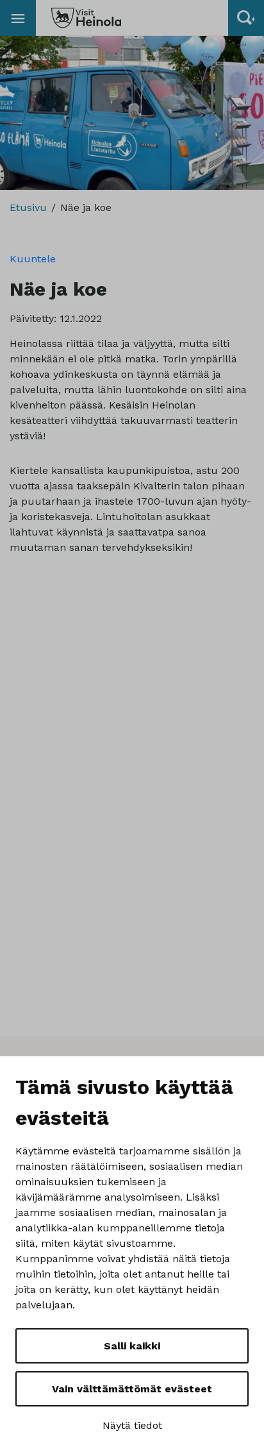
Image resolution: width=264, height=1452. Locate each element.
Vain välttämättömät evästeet (132, 1389)
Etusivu (28, 207)
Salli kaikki (132, 1346)
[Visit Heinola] (86, 18)
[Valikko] (18, 18)
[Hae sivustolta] (246, 18)
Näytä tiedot (132, 1425)
